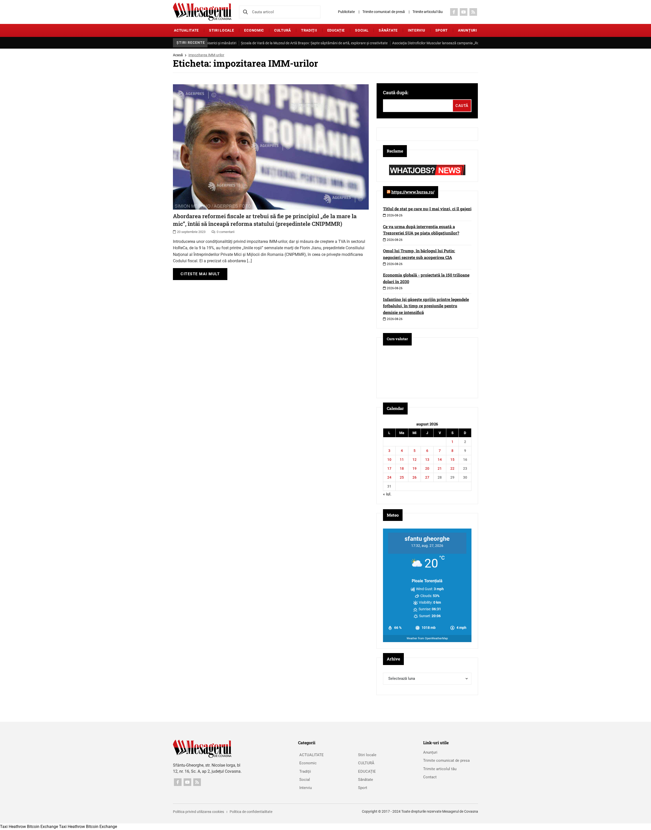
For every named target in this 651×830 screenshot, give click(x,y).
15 (452, 459)
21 (440, 468)
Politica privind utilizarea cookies (198, 812)
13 (427, 459)
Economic (254, 30)
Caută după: (395, 92)
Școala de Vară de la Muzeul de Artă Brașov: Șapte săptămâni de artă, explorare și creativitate (286, 43)
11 (402, 459)
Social (361, 30)
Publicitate (346, 12)
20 (427, 468)
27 (427, 477)
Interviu (416, 30)
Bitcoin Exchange (42, 826)
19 (414, 468)
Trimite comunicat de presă (383, 12)
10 (389, 459)
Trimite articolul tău (427, 12)
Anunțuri (467, 30)
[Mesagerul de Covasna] (202, 12)
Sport (441, 30)
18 (402, 468)
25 (402, 477)
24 (389, 477)
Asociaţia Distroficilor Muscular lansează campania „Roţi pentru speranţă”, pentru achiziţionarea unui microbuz (452, 43)
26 (414, 477)
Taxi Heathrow (13, 826)
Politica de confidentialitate (251, 812)
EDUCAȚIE (336, 30)
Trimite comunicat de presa (446, 760)
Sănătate (388, 30)
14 (440, 459)
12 (414, 459)
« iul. (387, 494)
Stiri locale (221, 30)
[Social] (454, 12)
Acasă (178, 55)
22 (452, 468)
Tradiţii (309, 30)
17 (389, 468)
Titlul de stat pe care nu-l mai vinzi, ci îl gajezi (427, 208)
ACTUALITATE (186, 30)
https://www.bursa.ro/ (412, 192)
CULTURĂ (282, 30)
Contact (430, 777)
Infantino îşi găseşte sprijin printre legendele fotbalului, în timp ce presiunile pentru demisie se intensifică (426, 306)
